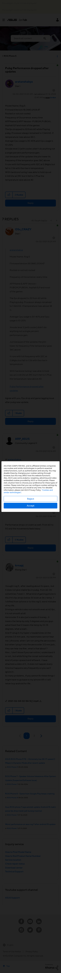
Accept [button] (30, 505)
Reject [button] (30, 498)
